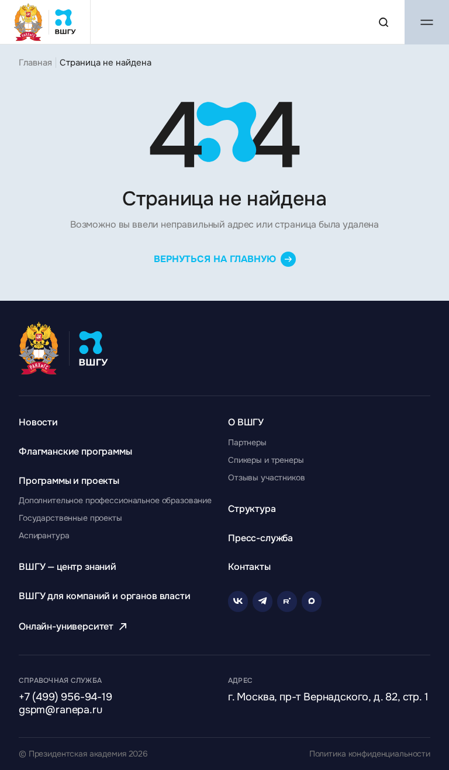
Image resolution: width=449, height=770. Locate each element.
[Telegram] (262, 601)
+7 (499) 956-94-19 (65, 697)
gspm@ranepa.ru (60, 710)
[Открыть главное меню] (427, 22)
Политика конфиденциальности (369, 754)
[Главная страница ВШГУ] (45, 22)
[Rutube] (287, 601)
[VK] (238, 601)
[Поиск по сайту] (384, 22)
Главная (35, 62)
